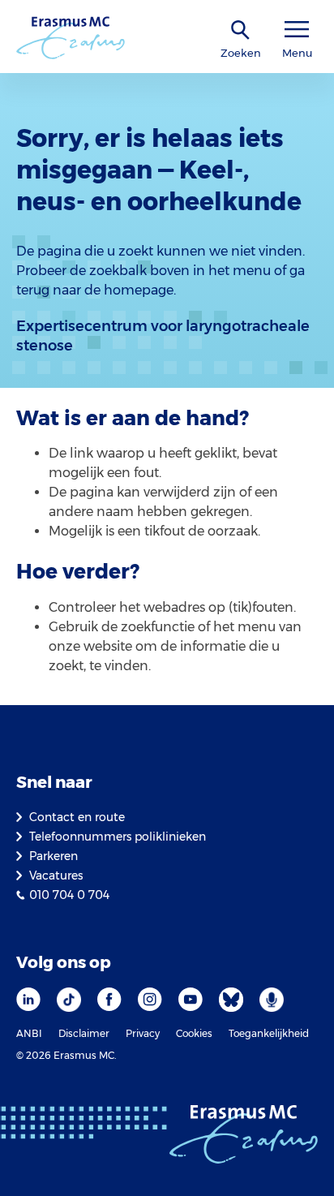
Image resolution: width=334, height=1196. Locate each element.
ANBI (29, 1033)
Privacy (143, 1033)
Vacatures (56, 875)
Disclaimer (83, 1033)
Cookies (194, 1033)
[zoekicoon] (241, 30)
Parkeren (53, 856)
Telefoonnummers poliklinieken (117, 836)
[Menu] (296, 30)
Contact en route (77, 817)
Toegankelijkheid (269, 1033)
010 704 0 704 (69, 895)
